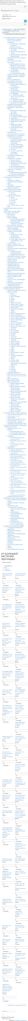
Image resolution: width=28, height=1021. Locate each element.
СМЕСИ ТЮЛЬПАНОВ (16, 450)
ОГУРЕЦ (12, 335)
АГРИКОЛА (10, 543)
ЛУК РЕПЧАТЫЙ (14, 332)
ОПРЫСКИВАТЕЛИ (15, 237)
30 (21, 1005)
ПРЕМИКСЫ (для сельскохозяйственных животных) (16, 133)
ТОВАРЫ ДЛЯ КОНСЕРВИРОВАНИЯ (13, 287)
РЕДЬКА (12, 351)
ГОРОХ (12, 298)
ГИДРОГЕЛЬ (10, 185)
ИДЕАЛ (9, 546)
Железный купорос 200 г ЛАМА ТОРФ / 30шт (7, 812)
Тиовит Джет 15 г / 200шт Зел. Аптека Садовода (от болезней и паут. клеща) (20, 591)
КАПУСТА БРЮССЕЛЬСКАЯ (17, 316)
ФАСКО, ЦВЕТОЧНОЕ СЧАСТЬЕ (15, 549)
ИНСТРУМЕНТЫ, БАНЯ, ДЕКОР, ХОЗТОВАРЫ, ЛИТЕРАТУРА (12, 212)
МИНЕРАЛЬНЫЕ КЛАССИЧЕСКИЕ (14, 515)
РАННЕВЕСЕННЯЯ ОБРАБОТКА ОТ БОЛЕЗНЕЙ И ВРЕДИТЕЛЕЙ (16, 105)
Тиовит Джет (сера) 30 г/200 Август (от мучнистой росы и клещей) (7, 782)
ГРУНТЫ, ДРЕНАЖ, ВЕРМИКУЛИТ (13, 177)
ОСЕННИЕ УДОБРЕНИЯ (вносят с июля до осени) (16, 523)
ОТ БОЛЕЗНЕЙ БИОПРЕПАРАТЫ (14, 71)
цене (5, 567)
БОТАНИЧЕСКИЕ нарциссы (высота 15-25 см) (17, 438)
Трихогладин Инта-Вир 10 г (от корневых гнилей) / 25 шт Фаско (7, 641)
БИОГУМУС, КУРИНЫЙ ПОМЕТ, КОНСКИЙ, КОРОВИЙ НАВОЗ (18, 509)
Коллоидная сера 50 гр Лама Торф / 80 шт (20, 575)
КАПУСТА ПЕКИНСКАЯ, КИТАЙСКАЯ (16, 320)
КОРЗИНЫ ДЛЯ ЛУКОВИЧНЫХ (15, 282)
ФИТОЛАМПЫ (11, 214)
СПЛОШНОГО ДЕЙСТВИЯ (17, 174)
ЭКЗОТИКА (13, 371)
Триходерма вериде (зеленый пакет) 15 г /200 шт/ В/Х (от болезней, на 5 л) (7, 673)
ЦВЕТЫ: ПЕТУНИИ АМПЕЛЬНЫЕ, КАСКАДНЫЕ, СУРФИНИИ (17, 399)
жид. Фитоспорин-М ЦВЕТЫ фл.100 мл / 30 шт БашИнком (7, 970)
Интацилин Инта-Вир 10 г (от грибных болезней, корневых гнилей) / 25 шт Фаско (20, 657)
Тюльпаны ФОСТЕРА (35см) (17, 495)
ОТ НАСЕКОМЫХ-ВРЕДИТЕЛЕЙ (15, 88)
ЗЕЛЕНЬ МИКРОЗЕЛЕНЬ (16, 306)
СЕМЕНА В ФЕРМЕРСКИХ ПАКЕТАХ (16, 290)
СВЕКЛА (12, 354)
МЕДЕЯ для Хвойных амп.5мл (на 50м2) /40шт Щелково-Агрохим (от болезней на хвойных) (19, 675)
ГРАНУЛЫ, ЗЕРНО (15, 160)
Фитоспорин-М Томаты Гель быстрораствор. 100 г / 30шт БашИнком (20, 782)
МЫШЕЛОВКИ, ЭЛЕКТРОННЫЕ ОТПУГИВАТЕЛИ (18, 164)
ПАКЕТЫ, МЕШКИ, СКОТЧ (14, 244)
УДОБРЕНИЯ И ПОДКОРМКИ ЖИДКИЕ (14, 526)
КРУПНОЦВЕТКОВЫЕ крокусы (18, 433)
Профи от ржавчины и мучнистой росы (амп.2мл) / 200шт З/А (20, 625)
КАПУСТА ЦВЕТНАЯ (15, 324)
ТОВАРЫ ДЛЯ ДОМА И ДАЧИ (14, 275)
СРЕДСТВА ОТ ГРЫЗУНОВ (14, 158)
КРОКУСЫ (10, 430)
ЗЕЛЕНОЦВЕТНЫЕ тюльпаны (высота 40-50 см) (18, 464)
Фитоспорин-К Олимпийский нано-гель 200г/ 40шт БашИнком (20, 971)
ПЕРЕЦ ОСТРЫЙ (14, 341)
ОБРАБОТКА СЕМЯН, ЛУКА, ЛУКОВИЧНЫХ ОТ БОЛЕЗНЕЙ (18, 67)
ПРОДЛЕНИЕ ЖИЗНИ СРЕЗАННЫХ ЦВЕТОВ (16, 125)
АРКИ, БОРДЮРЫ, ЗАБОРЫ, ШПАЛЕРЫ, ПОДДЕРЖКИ (17, 219)
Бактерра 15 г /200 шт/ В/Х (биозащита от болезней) (7, 655)
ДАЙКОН (12, 299)
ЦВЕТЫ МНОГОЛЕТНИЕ (13, 380)
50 (23, 1005)
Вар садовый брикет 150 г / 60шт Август (20, 859)
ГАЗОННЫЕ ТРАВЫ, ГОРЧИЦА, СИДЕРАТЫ (15, 413)
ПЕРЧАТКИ (10, 247)
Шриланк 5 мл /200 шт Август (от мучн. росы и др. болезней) (20, 767)
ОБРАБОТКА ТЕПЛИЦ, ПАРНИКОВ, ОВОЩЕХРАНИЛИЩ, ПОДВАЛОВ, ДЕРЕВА (16, 76)
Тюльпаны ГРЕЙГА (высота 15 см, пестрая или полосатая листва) (18, 475)
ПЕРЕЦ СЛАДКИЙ (15, 343)
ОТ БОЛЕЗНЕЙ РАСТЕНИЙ (17, 73)
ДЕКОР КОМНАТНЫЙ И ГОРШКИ (12, 189)
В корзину (5, 585)
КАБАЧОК (12, 312)
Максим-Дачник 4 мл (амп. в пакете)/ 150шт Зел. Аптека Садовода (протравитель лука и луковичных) (7, 709)
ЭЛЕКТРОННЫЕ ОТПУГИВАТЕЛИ (16, 175)
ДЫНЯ (12, 301)
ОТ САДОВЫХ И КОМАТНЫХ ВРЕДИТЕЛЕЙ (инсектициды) (14, 81)
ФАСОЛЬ (12, 368)
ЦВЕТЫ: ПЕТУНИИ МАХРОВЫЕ (18, 402)
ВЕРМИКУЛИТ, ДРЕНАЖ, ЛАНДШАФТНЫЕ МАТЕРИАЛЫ (15, 181)
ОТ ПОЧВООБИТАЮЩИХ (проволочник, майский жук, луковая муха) (17, 96)
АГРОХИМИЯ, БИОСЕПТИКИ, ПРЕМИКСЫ (15, 37)
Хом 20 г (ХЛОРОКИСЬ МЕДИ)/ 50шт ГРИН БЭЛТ (20, 830)
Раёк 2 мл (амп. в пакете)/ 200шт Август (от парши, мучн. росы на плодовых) (19, 708)
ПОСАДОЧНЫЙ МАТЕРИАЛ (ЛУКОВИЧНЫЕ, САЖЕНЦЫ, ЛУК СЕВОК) (15, 426)
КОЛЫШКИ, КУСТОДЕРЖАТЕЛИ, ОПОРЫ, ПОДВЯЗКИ (15, 227)
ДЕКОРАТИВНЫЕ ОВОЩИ (17, 383)
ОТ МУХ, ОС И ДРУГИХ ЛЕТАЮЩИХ (16, 151)
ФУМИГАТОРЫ (14, 154)
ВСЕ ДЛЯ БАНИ (11, 216)
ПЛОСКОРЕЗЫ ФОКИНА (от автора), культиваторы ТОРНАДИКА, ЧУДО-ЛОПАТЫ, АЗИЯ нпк (16, 257)
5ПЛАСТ (12, 197)
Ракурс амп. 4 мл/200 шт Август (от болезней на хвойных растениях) (20, 846)
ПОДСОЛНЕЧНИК (15, 344)
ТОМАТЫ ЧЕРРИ (14, 360)
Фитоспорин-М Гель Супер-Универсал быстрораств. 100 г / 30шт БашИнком (20, 798)
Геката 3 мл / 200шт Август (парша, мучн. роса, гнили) (7, 691)
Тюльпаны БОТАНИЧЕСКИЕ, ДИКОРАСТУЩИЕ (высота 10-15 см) (18, 492)
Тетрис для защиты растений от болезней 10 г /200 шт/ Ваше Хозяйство (20, 641)
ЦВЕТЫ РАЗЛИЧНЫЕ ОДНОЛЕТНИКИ (15, 407)
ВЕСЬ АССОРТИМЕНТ (19, 29)
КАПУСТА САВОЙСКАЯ (16, 323)
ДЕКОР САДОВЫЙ (12, 217)
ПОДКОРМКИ (13, 118)
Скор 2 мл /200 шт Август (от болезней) (20, 899)
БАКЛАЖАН (13, 295)
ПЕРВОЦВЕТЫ (11, 447)
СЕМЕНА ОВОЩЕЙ (12, 292)
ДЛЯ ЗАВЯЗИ (13, 113)
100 (25, 1005)
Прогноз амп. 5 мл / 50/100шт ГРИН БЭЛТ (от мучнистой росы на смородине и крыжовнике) (20, 814)
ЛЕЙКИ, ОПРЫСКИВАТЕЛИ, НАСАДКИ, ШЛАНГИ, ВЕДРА (14, 230)
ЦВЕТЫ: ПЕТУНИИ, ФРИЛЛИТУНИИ (15, 404)
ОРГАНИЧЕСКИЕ (14, 521)
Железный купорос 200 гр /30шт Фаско (7, 859)
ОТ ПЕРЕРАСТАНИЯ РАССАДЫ (18, 117)
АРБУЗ (12, 293)
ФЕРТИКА (9, 547)
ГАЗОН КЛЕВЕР (11, 417)
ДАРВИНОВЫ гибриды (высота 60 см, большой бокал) (18, 455)
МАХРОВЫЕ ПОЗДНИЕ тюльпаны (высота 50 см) (16, 461)
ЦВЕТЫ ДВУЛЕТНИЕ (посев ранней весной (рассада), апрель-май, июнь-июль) (17, 375)
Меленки (12, 192)
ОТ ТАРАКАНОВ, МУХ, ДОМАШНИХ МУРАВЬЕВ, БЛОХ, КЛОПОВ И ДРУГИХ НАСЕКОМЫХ (18, 141)
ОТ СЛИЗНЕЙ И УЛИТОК (16, 101)
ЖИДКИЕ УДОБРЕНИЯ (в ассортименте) (13, 537)
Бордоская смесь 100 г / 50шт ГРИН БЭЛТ (19, 927)
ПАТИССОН (13, 337)
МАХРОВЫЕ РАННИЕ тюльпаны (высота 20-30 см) (18, 471)
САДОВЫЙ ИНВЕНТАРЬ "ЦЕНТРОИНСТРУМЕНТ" (13, 266)
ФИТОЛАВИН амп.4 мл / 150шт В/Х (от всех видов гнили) (7, 606)
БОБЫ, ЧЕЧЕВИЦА (15, 296)
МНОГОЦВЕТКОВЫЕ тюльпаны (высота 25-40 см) (18, 484)
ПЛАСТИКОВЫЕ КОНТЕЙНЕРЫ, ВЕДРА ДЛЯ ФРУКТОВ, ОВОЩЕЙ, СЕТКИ (15, 270)
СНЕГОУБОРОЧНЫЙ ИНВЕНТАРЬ (16, 273)
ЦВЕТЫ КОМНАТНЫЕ (12, 379)
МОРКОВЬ (13, 334)
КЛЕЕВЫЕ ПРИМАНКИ (16, 161)
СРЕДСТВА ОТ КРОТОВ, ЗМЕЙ (18, 103)
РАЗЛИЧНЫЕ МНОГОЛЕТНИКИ (15, 496)
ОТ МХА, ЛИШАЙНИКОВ (13, 79)
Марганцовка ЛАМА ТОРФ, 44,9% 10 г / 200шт (7, 575)
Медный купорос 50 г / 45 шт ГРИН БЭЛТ (7, 738)
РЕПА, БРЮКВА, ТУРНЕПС (17, 352)
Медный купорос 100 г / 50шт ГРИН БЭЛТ (19, 941)
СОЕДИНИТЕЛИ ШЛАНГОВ (17, 254)
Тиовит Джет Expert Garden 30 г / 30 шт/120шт (20, 724)
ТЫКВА (12, 366)
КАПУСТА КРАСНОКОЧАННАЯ (18, 318)
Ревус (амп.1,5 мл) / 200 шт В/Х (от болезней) (7, 589)
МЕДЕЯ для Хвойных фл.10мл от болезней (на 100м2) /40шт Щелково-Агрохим (7, 874)
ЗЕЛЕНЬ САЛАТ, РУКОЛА (16, 304)
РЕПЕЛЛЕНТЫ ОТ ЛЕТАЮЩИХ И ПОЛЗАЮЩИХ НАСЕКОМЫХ (15, 136)
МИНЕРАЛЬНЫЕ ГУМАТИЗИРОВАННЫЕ (16, 512)
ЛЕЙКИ (12, 233)
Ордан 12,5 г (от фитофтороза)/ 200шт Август (6, 797)
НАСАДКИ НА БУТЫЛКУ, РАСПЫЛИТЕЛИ (16, 235)
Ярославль (13, 194)
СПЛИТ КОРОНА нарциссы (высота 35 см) (17, 444)
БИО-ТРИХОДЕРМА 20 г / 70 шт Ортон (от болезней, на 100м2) (20, 692)
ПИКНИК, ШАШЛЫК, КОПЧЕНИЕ (15, 245)
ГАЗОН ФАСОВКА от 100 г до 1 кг (15, 420)
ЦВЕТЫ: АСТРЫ (14, 385)
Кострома (12, 200)
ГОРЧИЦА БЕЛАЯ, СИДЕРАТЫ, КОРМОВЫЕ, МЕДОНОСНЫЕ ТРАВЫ (16, 422)
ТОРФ (8, 183)
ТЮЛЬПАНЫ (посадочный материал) (16, 448)
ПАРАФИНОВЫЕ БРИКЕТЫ (17, 166)
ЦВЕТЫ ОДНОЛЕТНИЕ (13, 382)
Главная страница (7, 29)
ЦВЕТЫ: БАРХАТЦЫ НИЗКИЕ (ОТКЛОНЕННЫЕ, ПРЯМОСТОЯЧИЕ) (17, 388)
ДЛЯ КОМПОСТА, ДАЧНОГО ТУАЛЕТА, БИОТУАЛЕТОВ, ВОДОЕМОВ (14, 40)
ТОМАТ (12, 358)
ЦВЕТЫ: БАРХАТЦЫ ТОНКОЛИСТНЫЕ (15, 395)
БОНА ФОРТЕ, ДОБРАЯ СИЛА (15, 544)
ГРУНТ (9, 179)
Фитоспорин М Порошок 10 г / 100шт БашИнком (6, 624)
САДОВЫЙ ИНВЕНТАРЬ (13, 264)
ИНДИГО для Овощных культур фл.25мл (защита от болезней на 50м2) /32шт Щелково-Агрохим (7, 988)
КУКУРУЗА (13, 329)
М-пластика (13, 202)
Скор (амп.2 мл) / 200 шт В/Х (6, 926)
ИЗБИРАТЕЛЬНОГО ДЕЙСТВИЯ (18, 172)
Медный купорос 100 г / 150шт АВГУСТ (6, 941)
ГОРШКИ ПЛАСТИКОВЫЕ (13, 196)
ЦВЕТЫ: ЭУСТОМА (15, 411)
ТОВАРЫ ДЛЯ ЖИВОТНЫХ (14, 284)
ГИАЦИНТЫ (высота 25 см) (14, 428)
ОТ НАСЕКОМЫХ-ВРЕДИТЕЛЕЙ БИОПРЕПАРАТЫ (18, 91)
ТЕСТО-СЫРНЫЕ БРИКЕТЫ (17, 168)
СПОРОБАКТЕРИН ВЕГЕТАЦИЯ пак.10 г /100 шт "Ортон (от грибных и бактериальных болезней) (7, 831)
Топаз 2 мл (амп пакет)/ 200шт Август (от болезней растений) (20, 739)
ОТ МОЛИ (13, 149)
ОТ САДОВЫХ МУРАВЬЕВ (17, 99)
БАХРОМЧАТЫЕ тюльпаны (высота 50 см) (17, 452)
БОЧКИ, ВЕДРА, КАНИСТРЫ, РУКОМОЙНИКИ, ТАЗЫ (17, 240)
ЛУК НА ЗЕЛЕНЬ (14, 330)
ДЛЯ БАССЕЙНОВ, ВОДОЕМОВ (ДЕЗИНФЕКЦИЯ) (18, 55)
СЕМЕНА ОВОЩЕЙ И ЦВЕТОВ (12, 289)
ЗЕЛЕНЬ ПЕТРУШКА (15, 303)
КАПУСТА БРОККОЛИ (16, 315)
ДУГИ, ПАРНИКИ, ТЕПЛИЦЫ (14, 225)
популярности (7, 570)
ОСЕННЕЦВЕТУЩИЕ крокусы (18, 434)
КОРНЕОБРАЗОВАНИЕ (16, 115)
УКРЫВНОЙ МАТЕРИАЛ (13, 285)
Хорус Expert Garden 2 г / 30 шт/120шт (19, 913)
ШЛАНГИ (12, 242)
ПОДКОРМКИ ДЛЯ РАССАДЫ (17, 120)
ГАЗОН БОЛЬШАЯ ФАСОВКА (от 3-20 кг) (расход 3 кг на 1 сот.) (17, 415)
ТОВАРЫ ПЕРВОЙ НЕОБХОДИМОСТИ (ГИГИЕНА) (15, 261)
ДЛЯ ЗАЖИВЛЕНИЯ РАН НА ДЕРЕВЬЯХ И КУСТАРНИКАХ (17, 64)
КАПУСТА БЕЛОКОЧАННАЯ (17, 313)
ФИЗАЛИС (13, 369)
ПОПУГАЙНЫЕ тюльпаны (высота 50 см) (16, 478)
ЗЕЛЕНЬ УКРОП (14, 307)
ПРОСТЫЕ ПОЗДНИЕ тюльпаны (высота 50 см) (16, 481)
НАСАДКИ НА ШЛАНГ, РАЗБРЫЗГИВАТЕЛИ (16, 252)
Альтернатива (14, 199)
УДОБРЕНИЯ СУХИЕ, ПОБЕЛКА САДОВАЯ (15, 498)
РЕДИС (12, 349)
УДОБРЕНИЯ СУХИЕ (12, 506)
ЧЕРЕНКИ (9, 281)
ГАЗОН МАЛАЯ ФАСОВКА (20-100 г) (16, 419)
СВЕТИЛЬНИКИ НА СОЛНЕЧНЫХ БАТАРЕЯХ (16, 222)
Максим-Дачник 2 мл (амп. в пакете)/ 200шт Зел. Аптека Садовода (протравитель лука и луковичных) (20, 608)
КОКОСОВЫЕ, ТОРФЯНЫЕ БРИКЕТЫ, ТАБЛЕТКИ (14, 187)
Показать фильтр (6, 562)
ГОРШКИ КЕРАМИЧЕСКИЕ (14, 191)
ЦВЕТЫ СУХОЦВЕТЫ (15, 410)
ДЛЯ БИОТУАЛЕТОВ (15, 47)
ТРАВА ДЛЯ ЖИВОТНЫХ (13, 372)
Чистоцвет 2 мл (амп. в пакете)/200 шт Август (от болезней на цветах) (7, 754)
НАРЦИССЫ (10, 436)
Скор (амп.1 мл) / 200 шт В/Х (19, 752)
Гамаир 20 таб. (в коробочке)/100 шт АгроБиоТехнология (7, 900)
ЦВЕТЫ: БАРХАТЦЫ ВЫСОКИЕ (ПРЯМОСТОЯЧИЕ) (18, 391)
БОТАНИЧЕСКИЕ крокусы (17, 431)
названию (6, 569)
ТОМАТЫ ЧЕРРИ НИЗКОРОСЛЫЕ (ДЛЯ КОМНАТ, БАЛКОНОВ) (18, 363)
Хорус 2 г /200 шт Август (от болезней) (20, 872)
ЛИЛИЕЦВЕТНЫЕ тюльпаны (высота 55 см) (17, 458)
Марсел (12, 203)
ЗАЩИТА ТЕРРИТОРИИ (16, 144)
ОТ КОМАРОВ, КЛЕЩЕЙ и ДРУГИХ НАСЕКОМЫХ (17, 147)
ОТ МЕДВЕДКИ (14, 93)
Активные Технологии (20, 1020)
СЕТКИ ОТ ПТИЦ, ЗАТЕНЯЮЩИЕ (16, 279)
